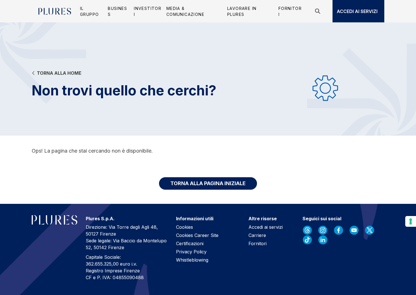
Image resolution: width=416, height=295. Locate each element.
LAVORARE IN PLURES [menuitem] (241, 11)
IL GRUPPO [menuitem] (89, 11)
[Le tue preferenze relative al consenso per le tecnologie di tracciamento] (410, 221)
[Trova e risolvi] (319, 11)
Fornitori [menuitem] (290, 11)
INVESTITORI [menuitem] (147, 11)
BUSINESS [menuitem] (117, 11)
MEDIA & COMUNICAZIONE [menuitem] (185, 11)
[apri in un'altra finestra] (307, 230)
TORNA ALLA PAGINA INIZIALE (208, 183)
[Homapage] (54, 11)
